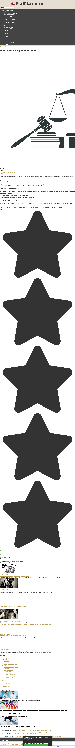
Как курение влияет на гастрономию (10, 621)
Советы (6, 11)
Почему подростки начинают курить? (11, 713)
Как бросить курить (7, 10)
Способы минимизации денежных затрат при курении (14, 576)
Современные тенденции (9, 173)
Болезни (6, 30)
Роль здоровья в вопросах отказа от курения (12, 591)
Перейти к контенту (5, 0)
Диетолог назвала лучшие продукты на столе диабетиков (30, 735)
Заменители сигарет (10, 16)
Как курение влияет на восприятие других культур (14, 651)
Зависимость (8, 21)
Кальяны (6, 35)
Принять (36, 745)
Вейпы (6, 36)
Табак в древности (7, 170)
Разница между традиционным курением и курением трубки (18, 726)
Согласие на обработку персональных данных (12, 744)
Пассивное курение (9, 19)
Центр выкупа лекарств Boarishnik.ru (27, 733)
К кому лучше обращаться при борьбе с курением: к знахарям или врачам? (32, 730)
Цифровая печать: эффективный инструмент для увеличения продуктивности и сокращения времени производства (33, 710)
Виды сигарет (6, 33)
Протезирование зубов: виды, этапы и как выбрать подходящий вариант (20, 700)
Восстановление (9, 22)
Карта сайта (5, 738)
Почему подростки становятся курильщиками (13, 716)
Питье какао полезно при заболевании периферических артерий (33, 732)
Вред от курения (8, 27)
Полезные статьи (9, 42)
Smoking (4, 658)
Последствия (8, 28)
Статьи (4, 41)
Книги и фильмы (8, 24)
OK (58, 746)
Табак (6, 39)
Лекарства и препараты (10, 13)
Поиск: (2, 7)
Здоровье (4, 25)
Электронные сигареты (10, 38)
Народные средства (9, 14)
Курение (4, 17)
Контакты (5, 44)
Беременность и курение (11, 31)
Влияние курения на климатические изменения (13, 635)
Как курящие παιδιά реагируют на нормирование (13, 606)
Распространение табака (8, 172)
